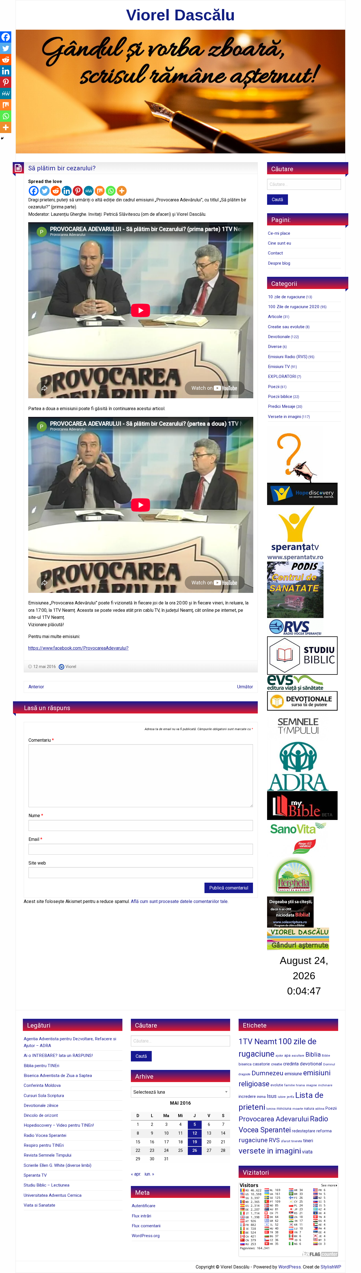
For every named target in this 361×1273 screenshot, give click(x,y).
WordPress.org (146, 1235)
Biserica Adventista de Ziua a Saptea (58, 1075)
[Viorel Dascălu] (180, 91)
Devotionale (279, 336)
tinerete (296, 1141)
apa (287, 1055)
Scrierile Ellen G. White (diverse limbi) (57, 1165)
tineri (308, 1140)
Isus (272, 1096)
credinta (291, 1064)
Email (35, 839)
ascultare (298, 1055)
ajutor (279, 1055)
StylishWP (331, 1267)
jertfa (290, 1097)
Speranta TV (35, 1175)
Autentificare (143, 1205)
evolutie (276, 1085)
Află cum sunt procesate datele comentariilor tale (179, 901)
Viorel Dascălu (180, 15)
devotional (311, 1064)
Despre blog (279, 263)
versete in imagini (270, 1151)
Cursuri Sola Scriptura (44, 1095)
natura (309, 1109)
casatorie (261, 1064)
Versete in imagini (284, 416)
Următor (245, 686)
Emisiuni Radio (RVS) (287, 356)
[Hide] (2, 138)
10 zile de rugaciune (286, 296)
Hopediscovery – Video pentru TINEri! (59, 1125)
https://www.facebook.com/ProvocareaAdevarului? (78, 648)
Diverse (275, 346)
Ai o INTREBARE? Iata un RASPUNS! (58, 1055)
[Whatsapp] (111, 191)
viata (307, 1152)
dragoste (244, 1074)
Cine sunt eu (279, 243)
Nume (35, 815)
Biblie (326, 1055)
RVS (274, 1140)
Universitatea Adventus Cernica (53, 1195)
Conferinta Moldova (42, 1085)
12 (194, 1133)
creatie (276, 1064)
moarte (297, 1109)
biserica (245, 1064)
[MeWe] (89, 191)
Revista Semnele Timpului (47, 1155)
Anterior (36, 686)
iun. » (149, 1174)
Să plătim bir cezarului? (62, 168)
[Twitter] (45, 191)
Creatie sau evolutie (286, 326)
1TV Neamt (258, 1041)
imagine (311, 1085)
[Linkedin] (67, 191)
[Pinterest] (78, 191)
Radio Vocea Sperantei (45, 1135)
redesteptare (303, 1131)
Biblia (313, 1054)
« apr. (136, 1174)
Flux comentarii (146, 1225)
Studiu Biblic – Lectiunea (46, 1185)
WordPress (289, 1267)
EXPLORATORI (282, 376)
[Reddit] (56, 191)
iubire (282, 1097)
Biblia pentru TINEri (41, 1065)
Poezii (273, 386)
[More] (122, 191)
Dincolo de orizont (41, 1115)
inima (261, 1096)
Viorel (70, 666)
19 (194, 1142)
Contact (275, 253)
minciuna (284, 1109)
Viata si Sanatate (39, 1205)
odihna (319, 1109)
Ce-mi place (279, 233)
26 (194, 1150)
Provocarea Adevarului (274, 1119)
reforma (324, 1130)
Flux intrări (141, 1215)
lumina (271, 1109)
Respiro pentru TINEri (44, 1145)
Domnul (329, 1064)
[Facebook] (34, 191)
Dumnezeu (267, 1073)
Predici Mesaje (281, 406)
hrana (300, 1085)
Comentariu (41, 740)
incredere (247, 1096)
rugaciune (253, 1140)
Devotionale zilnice (41, 1105)
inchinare (325, 1085)
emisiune (293, 1073)
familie (289, 1085)
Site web (37, 863)
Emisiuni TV (279, 366)
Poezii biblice (280, 396)
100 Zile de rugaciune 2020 (294, 306)
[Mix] (100, 191)
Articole (275, 316)
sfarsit (285, 1141)
